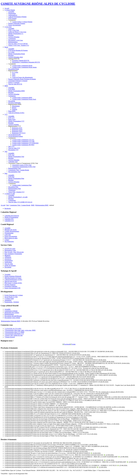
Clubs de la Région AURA (16, 113)
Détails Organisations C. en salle (18, 197)
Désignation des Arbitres (12, 312)
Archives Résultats (13, 37)
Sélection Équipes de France (13, 278)
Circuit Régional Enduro (15, 136)
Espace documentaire (14, 25)
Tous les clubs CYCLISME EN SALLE (20, 202)
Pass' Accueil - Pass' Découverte (14, 252)
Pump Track (11, 119)
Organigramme (9, 233)
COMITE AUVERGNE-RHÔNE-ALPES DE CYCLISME (38, 3)
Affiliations (8, 257)
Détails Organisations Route (16, 54)
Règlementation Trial (14, 168)
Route (6, 47)
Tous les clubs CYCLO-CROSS (18, 43)
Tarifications (8, 262)
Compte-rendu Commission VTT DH (23, 141)
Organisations (9, 260)
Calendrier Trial (13, 161)
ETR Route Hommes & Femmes (18, 50)
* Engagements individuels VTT (14, 333)
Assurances (8, 259)
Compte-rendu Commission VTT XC (23, 140)
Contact (7, 240)
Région (14, 107)
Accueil (7, 8)
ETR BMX (11, 89)
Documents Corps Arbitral (12, 317)
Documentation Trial (14, 172)
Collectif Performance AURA (13, 279)
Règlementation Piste (14, 188)
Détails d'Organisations (11, 217)
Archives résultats (13, 124)
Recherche (8, 208)
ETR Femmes (12, 18)
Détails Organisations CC (15, 33)
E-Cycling (11, 52)
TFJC (13, 74)
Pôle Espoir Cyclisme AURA (13, 283)
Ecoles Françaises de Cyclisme (14, 295)
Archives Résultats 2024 (15, 57)
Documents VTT (13, 150)
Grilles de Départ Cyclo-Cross (17, 32)
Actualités (11, 11)
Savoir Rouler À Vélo (11, 297)
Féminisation (12, 13)
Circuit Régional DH (14, 134)
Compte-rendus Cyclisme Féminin (22, 22)
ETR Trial (11, 155)
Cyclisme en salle (10, 193)
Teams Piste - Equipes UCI (16, 192)
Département (16, 106)
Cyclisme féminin (10, 10)
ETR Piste (11, 177)
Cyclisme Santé (9, 298)
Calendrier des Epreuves (12, 215)
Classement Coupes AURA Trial (21, 165)
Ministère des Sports (11, 229)
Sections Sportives (10, 284)
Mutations (7, 255)
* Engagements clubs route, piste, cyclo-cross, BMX (20, 330)
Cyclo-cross (8, 27)
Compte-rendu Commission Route (22, 65)
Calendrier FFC (9, 219)
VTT (6, 114)
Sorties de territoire (10, 265)
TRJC (14, 75)
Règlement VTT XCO (18, 133)
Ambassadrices (12, 15)
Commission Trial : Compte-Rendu (18, 170)
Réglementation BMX (41, 205)
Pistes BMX (11, 111)
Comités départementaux (12, 231)
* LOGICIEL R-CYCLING (13, 328)
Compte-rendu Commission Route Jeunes (24, 67)
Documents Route (13, 69)
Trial (6, 151)
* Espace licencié (10, 337)
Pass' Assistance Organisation (13, 254)
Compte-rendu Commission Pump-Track (24, 99)
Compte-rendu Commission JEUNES (23, 145)
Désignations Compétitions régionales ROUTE (26, 62)
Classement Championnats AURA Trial (23, 166)
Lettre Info (8, 235)
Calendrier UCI (9, 220)
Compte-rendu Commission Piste (22, 185)
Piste (6, 173)
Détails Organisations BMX (16, 91)
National (14, 109)
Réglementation (13, 42)
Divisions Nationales (14, 102)
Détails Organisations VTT (16, 121)
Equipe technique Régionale (13, 276)
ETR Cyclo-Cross (13, 30)
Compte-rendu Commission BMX (22, 97)
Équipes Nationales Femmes (16, 23)
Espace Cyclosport (13, 82)
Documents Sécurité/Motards (13, 316)
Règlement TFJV (17, 128)
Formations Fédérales (11, 286)
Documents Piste (13, 187)
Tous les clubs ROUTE (15, 84)
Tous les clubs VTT (14, 148)
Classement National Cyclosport (17, 81)
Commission (12, 38)
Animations (8, 300)
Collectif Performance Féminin (17, 17)
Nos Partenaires (9, 241)
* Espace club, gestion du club (14, 335)
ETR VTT (11, 118)
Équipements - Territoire (12, 302)
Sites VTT (11, 146)
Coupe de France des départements (22, 77)
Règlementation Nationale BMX (10, 321)
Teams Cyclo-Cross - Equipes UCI (18, 45)
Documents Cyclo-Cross (15, 40)
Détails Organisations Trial (16, 156)
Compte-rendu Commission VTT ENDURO (25, 143)
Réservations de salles (11, 238)
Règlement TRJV (17, 131)
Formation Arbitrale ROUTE (20, 60)
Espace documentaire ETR (12, 288)
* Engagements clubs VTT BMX (14, 332)
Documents (11, 101)
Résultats (11, 35)
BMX (6, 86)
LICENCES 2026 (10, 248)
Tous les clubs (9, 264)
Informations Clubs (10, 250)
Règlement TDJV (17, 129)
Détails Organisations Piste (16, 178)
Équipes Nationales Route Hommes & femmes (22, 79)
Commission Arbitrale (11, 311)
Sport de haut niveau (11, 281)
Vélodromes (11, 190)
